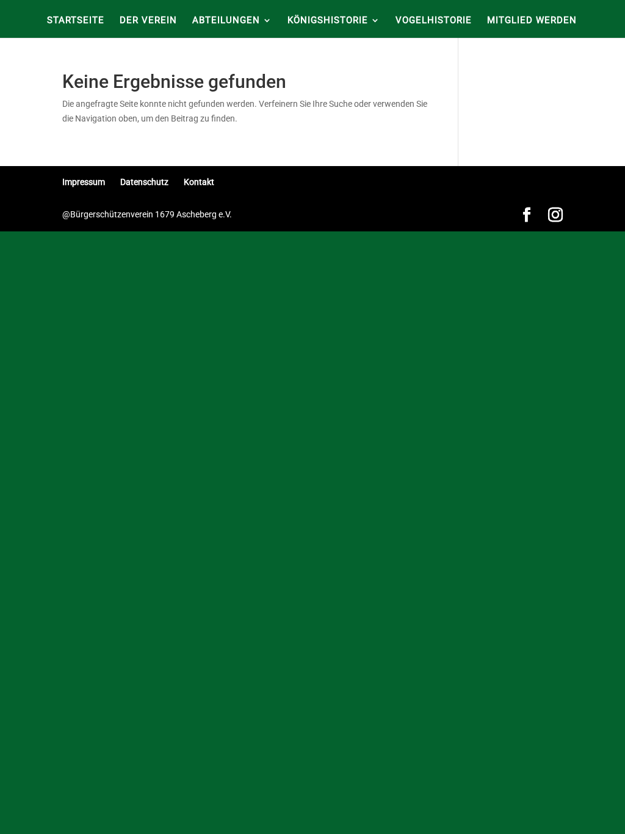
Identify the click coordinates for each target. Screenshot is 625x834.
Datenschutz (144, 182)
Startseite (75, 21)
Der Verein (148, 21)
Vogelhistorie (434, 21)
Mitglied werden (532, 21)
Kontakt (199, 182)
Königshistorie (327, 21)
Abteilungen (226, 21)
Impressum (83, 182)
